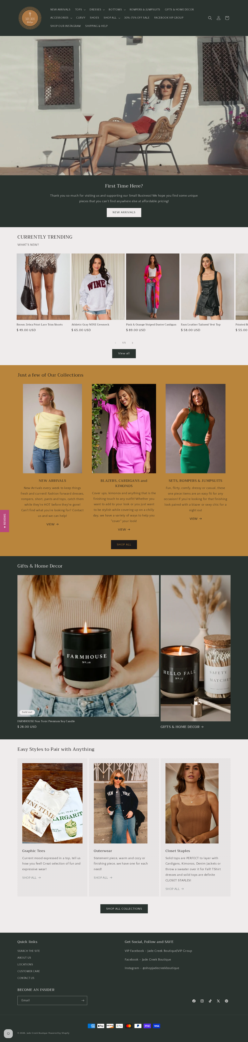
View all (124, 353)
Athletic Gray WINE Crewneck (90, 324)
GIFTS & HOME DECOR (180, 727)
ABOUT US (24, 957)
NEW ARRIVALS (124, 212)
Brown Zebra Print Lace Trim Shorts (40, 324)
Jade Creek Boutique (37, 1033)
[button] (80, 10)
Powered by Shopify (59, 1033)
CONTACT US (25, 978)
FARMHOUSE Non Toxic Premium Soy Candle (46, 721)
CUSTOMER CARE (28, 971)
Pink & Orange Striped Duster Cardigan (151, 324)
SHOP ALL (124, 544)
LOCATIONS (25, 964)
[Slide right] (132, 343)
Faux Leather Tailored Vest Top (201, 324)
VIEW (50, 524)
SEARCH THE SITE (28, 951)
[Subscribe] (82, 1000)
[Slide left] (115, 343)
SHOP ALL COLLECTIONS (124, 908)
